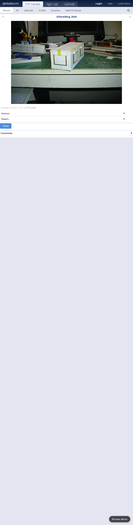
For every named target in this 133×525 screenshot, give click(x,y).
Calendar (28, 10)
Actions (5, 113)
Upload (69, 4)
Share (6, 126)
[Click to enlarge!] (66, 62)
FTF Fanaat (32, 4)
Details (5, 119)
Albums (6, 10)
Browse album (119, 519)
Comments (6, 133)
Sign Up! (52, 4)
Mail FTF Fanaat (73, 10)
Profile (42, 10)
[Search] (128, 10)
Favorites (55, 10)
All (17, 10)
